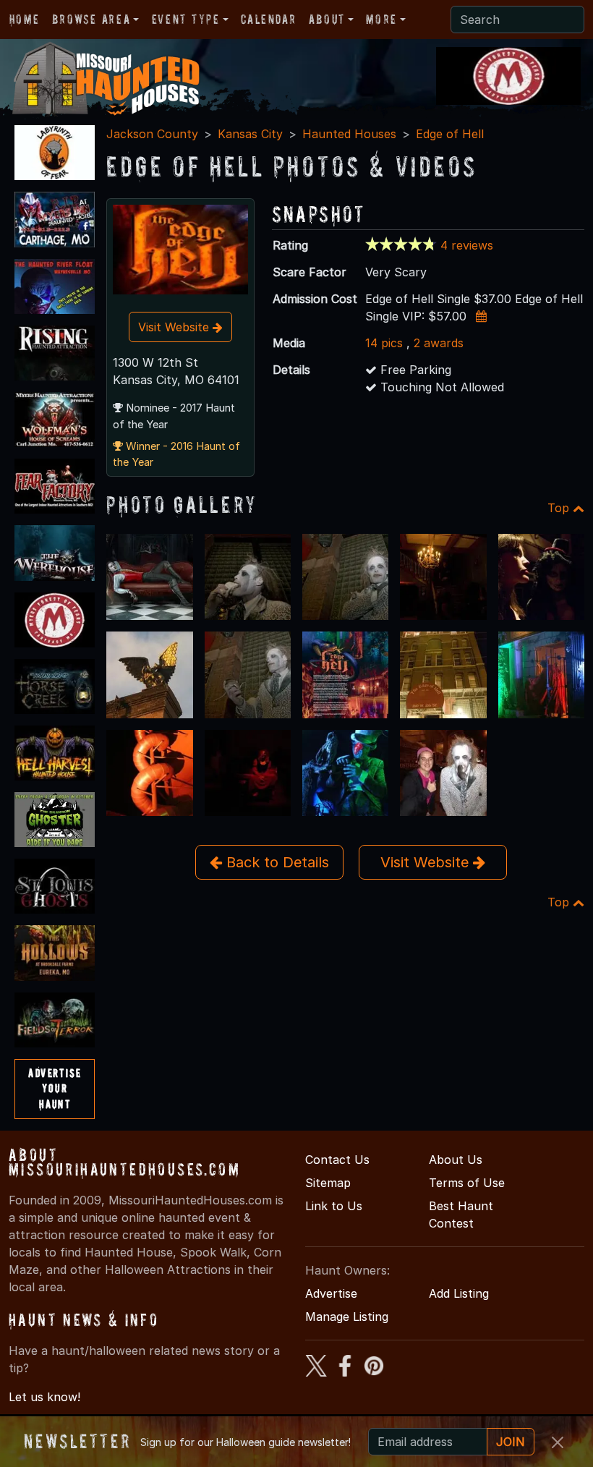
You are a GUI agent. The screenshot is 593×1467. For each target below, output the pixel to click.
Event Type (186, 19)
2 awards (439, 343)
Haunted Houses (349, 134)
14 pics (384, 343)
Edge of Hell (450, 134)
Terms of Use (467, 1182)
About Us (455, 1159)
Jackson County (152, 134)
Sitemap (328, 1182)
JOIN (510, 1441)
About (327, 19)
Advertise (331, 1293)
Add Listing (459, 1293)
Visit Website (175, 327)
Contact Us (337, 1159)
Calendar (268, 19)
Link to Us (333, 1206)
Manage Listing (346, 1316)
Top (560, 508)
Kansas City (250, 134)
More (381, 19)
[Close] (557, 1442)
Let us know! (44, 1397)
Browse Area (91, 19)
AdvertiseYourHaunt (54, 1088)
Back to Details (275, 862)
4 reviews (466, 245)
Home (24, 19)
